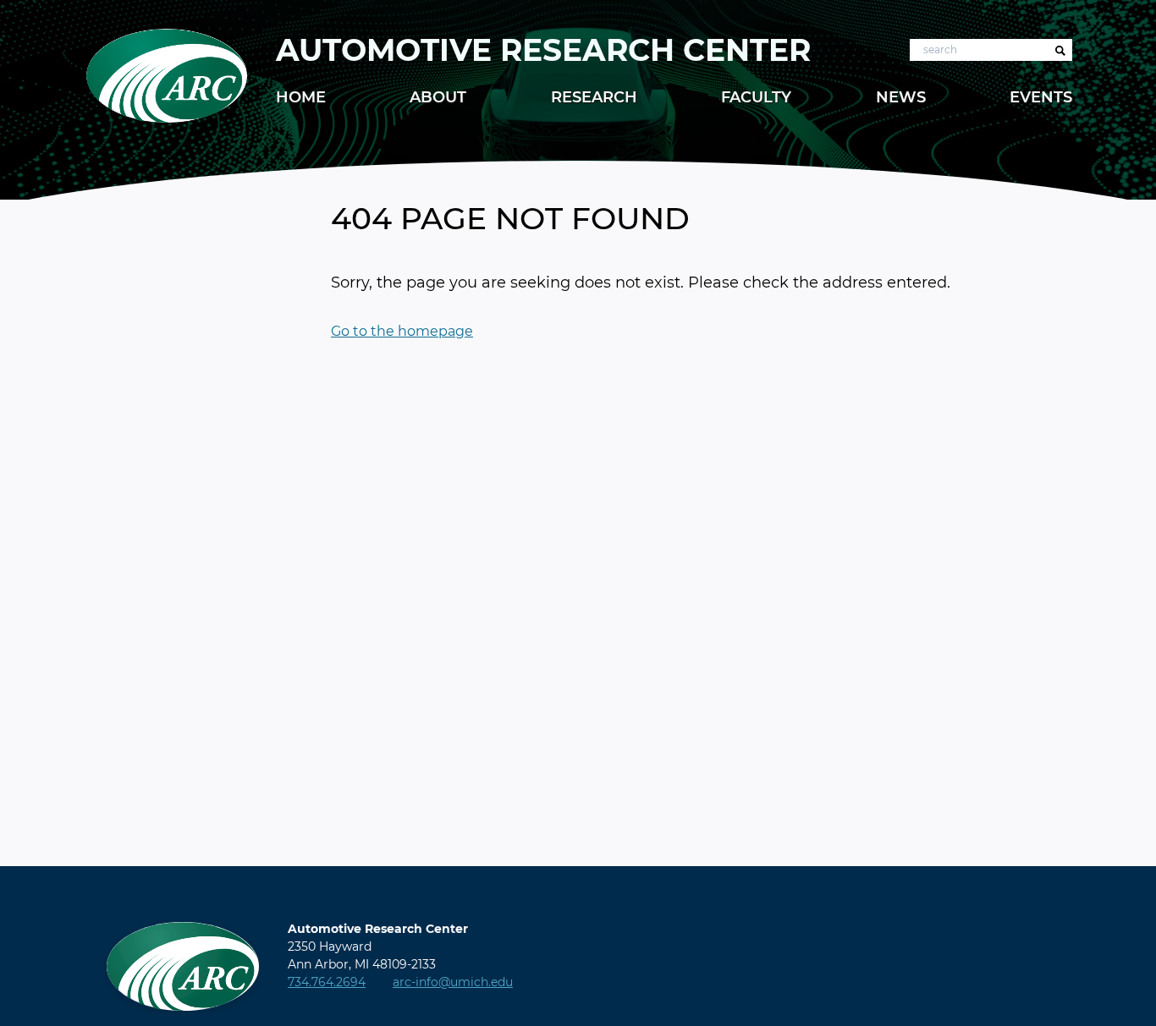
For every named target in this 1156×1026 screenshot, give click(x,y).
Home (301, 97)
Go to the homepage (402, 331)
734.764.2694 (327, 982)
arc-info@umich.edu (453, 982)
